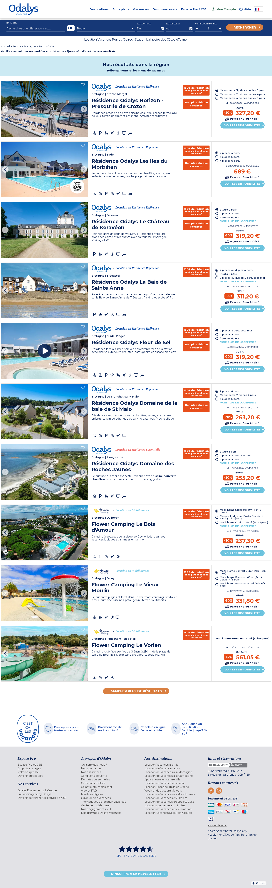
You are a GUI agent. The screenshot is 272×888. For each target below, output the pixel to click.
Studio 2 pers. (228, 209)
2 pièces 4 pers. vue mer (235, 455)
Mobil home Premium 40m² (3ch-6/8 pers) (242, 584)
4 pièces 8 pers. (230, 160)
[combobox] (106, 28)
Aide (246, 9)
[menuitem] (45, 765)
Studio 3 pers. (228, 451)
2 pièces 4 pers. (230, 152)
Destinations (99, 9)
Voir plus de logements (238, 221)
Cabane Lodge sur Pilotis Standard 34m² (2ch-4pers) (241, 517)
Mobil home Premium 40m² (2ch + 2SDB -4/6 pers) (241, 578)
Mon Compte (226, 9)
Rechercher (245, 27)
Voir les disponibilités (242, 125)
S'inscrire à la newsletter (136, 874)
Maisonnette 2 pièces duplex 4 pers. (242, 94)
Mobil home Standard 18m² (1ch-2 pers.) (240, 511)
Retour (260, 883)
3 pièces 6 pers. (230, 156)
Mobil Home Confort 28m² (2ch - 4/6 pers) (243, 572)
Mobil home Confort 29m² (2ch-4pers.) (244, 522)
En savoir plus (217, 825)
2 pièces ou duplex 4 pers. (236, 269)
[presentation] (5, 109)
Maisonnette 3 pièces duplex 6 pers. (242, 90)
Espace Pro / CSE (193, 9)
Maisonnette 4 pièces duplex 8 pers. (242, 97)
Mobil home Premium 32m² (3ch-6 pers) (242, 638)
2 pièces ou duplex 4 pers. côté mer (242, 277)
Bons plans (121, 9)
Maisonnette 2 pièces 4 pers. (238, 394)
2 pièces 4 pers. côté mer (236, 330)
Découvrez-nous (165, 9)
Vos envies (141, 9)
